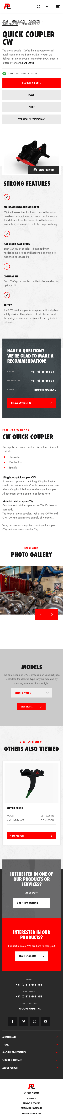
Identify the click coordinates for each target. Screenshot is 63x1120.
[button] (40, 614)
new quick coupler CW (25, 529)
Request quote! (27, 956)
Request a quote (31, 83)
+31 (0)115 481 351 (43, 371)
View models (27, 706)
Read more (28, 62)
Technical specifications (31, 119)
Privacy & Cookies (31, 1103)
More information (27, 903)
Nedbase (36, 1113)
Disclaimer (32, 1098)
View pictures (46, 169)
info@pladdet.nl (45, 389)
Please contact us (21, 402)
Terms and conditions (31, 1108)
